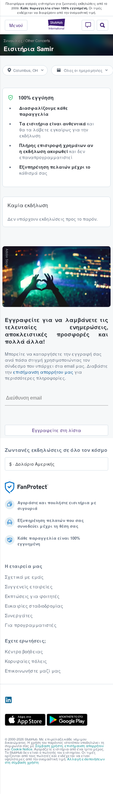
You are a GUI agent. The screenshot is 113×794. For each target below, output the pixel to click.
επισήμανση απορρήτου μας (43, 372)
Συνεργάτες (19, 615)
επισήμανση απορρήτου (84, 745)
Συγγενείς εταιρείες (28, 586)
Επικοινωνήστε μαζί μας (33, 670)
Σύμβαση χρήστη (49, 745)
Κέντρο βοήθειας (24, 651)
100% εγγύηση (36, 97)
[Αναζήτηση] (102, 25)
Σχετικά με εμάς (24, 577)
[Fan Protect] (26, 487)
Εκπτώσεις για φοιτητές (32, 596)
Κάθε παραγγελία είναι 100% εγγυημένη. (54, 8)
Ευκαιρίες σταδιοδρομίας (34, 605)
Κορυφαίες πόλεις (26, 661)
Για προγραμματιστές (30, 625)
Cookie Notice (21, 748)
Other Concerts (37, 40)
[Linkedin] (8, 700)
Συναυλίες (13, 40)
